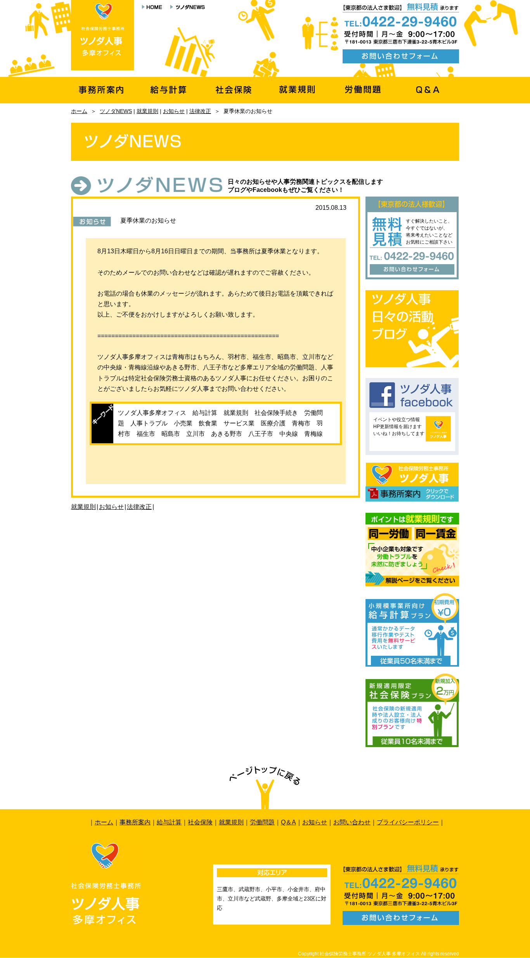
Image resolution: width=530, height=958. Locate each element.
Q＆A (288, 822)
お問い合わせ (352, 822)
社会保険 (200, 822)
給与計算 (169, 822)
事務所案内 (135, 822)
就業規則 (147, 111)
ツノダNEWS (116, 111)
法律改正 (200, 111)
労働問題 (262, 822)
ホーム (79, 111)
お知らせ (174, 111)
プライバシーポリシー (408, 822)
